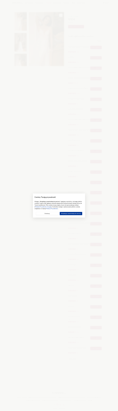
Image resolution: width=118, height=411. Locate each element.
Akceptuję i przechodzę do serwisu (71, 213)
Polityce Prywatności (52, 209)
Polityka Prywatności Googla (43, 207)
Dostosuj (47, 213)
